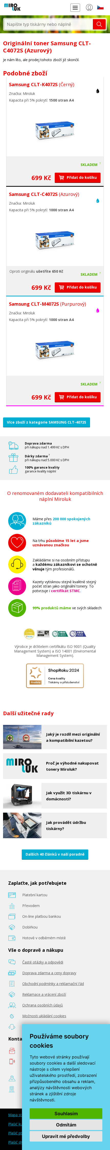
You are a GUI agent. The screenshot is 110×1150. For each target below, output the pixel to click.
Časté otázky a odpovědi (42, 962)
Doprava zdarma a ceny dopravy (49, 972)
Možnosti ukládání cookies (44, 1015)
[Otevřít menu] (75, 7)
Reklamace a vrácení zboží (44, 994)
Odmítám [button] (66, 1124)
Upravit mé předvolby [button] (66, 1136)
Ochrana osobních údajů (42, 1005)
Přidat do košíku (81, 177)
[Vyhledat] (99, 24)
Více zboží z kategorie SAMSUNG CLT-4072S (46, 422)
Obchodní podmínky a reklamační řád (53, 983)
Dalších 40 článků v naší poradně (55, 854)
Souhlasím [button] (66, 1113)
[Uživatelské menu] (89, 8)
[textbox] (48, 24)
